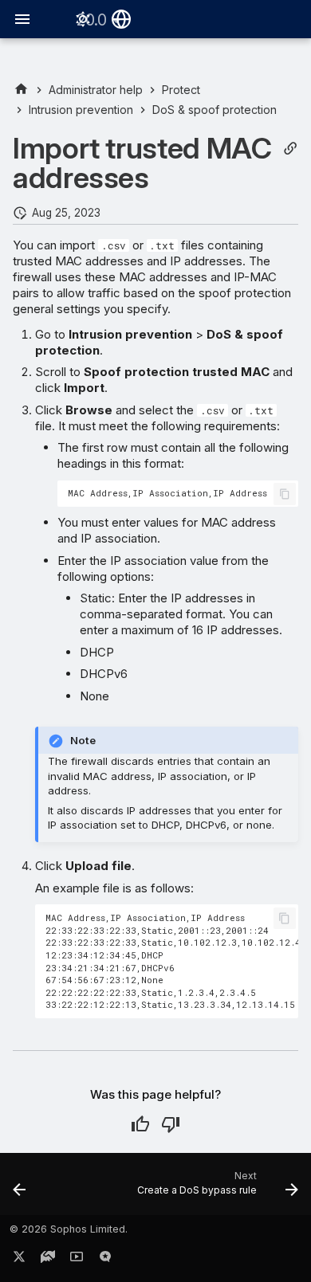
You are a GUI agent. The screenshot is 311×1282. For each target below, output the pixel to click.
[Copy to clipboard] (285, 494)
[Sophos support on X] (19, 1259)
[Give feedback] (105, 1259)
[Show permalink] (290, 148)
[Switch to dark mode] (83, 19)
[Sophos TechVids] (76, 1259)
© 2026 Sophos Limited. (69, 1229)
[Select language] (121, 19)
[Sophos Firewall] (21, 89)
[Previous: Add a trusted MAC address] (19, 1189)
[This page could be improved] (170, 1124)
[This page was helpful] (140, 1124)
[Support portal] (48, 1259)
